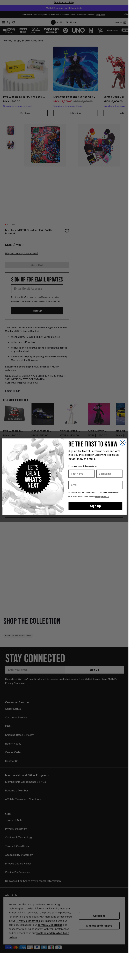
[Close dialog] (122, 442)
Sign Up (95, 506)
